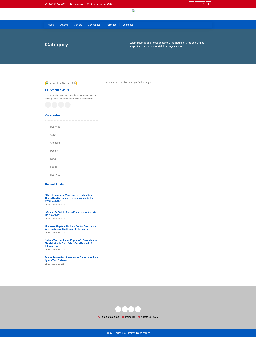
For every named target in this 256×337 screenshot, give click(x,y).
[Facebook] (48, 105)
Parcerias (111, 25)
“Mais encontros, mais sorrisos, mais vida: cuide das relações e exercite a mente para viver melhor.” (70, 198)
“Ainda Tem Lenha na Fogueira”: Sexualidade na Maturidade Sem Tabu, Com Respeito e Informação (71, 243)
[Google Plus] (68, 105)
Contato (78, 25)
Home (51, 25)
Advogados (94, 25)
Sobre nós (128, 25)
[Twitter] (54, 105)
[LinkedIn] (61, 105)
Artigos (64, 25)
